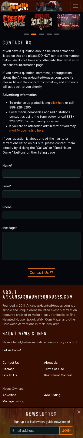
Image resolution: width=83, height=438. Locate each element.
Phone (7, 207)
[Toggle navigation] (75, 6)
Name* (7, 165)
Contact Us (40, 272)
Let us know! (12, 350)
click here (57, 102)
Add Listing (52, 395)
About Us (51, 362)
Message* (10, 228)
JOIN (66, 430)
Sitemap (8, 369)
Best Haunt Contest (58, 375)
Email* (7, 186)
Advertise (9, 395)
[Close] (79, 412)
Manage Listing (13, 401)
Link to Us (10, 375)
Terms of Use (54, 369)
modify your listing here (26, 130)
